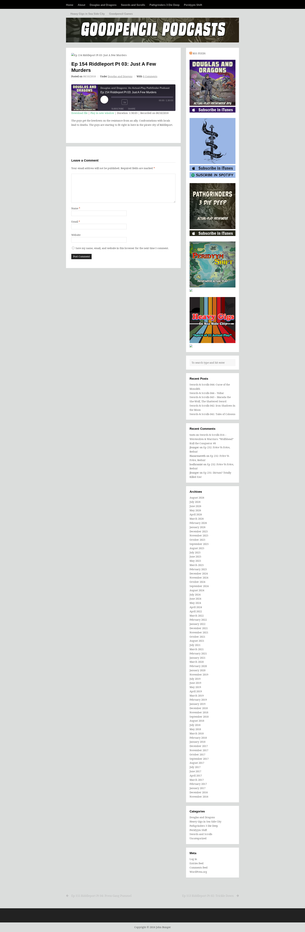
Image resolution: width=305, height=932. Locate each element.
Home (69, 4)
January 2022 (197, 624)
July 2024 (195, 594)
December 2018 (199, 708)
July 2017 (195, 767)
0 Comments (150, 76)
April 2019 (196, 691)
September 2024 (199, 586)
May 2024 (195, 603)
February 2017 (198, 784)
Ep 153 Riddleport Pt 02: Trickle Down (208, 896)
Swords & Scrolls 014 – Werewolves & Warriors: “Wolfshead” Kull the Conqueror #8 (212, 439)
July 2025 (195, 552)
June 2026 (195, 506)
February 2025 (198, 569)
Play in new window (102, 113)
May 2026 (195, 510)
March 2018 (197, 733)
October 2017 (197, 754)
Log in (193, 859)
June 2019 (195, 682)
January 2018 (197, 741)
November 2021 (199, 632)
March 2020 (197, 661)
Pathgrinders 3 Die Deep (164, 4)
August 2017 (197, 762)
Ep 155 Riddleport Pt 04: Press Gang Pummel (101, 896)
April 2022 (196, 611)
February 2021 (198, 653)
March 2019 (197, 695)
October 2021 (197, 636)
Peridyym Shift (193, 4)
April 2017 (196, 775)
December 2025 (199, 531)
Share (131, 109)
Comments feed (199, 867)
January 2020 (197, 670)
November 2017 (199, 750)
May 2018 (195, 729)
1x (124, 102)
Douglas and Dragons (103, 4)
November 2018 (199, 712)
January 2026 (197, 527)
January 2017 (197, 788)
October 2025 (197, 539)
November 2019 (199, 674)
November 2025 (199, 535)
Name (75, 208)
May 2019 (195, 687)
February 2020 (198, 666)
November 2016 (199, 796)
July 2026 (195, 502)
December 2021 (199, 628)
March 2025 (197, 565)
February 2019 (198, 699)
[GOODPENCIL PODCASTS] (152, 28)
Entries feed (197, 863)
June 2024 (195, 598)
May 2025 (195, 560)
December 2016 (199, 792)
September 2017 (199, 758)
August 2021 (197, 640)
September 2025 (199, 544)
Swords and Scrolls (133, 4)
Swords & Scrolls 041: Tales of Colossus (212, 414)
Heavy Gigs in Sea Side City (87, 13)
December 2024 (199, 573)
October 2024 (197, 581)
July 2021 (195, 645)
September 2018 (199, 716)
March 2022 (197, 615)
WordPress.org (198, 871)
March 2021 (197, 649)
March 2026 (197, 518)
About (81, 4)
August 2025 (197, 548)
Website (75, 235)
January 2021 (197, 657)
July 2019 (195, 678)
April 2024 (196, 607)
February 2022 (198, 619)
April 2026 (196, 514)
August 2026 (197, 497)
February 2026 (198, 523)
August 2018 (197, 720)
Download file (79, 113)
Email (75, 221)
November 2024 (199, 577)
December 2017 (199, 746)
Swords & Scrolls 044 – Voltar (207, 393)
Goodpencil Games (121, 13)
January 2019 (197, 704)
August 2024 (197, 590)
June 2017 (195, 771)
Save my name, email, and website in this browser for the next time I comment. (122, 248)
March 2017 (197, 779)
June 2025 (195, 556)
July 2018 (195, 725)
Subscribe (117, 109)
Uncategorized (198, 838)
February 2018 (198, 737)
